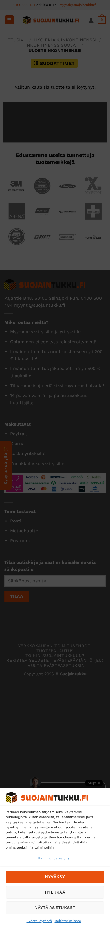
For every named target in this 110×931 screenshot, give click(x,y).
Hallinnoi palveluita (54, 858)
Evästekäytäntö (39, 921)
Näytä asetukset (55, 907)
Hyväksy (55, 876)
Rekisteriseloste (68, 921)
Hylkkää (55, 892)
